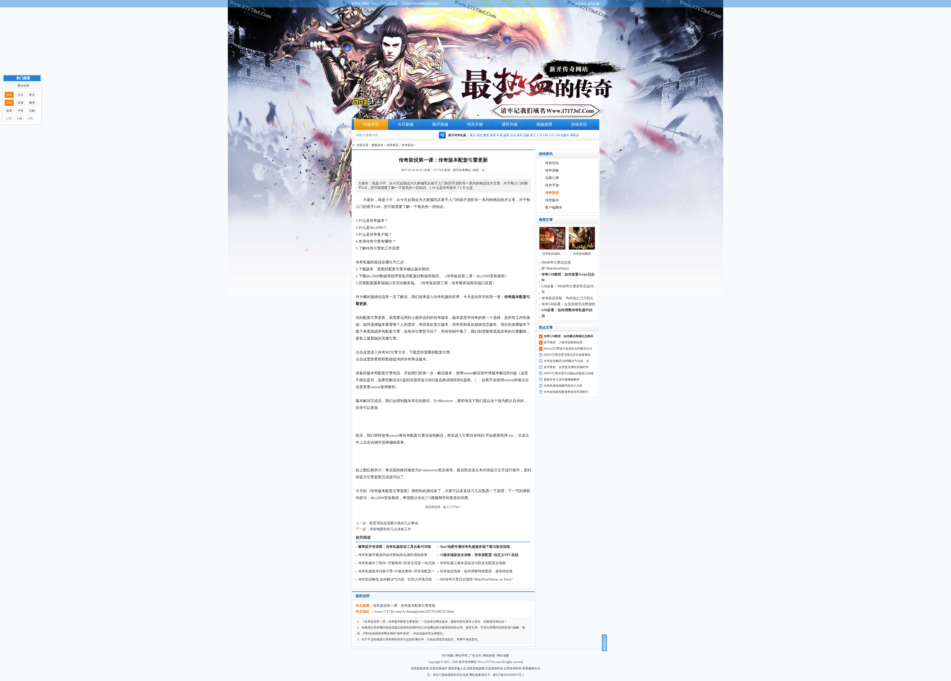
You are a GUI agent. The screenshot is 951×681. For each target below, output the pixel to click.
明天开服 (475, 124)
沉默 (526, 135)
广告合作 (475, 655)
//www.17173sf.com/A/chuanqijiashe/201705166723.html (413, 611)
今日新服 (406, 124)
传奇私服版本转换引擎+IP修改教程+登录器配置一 (396, 571)
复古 (473, 135)
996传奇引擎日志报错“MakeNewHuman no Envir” (476, 579)
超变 (506, 135)
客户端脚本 (553, 207)
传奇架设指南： (552, 253)
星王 (533, 135)
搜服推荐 (544, 124)
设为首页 (581, 3)
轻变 (493, 135)
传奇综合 (552, 163)
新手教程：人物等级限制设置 (563, 342)
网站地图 (503, 655)
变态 (479, 135)
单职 (9, 102)
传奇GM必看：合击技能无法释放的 (568, 304)
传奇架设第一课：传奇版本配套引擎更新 (404, 605)
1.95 (551, 135)
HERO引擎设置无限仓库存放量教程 (567, 354)
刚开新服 (440, 124)
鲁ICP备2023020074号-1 (508, 675)
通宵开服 (510, 124)
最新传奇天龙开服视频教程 (562, 379)
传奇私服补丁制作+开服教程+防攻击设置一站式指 (396, 563)
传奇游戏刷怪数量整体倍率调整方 (566, 392)
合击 (513, 135)
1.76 (539, 135)
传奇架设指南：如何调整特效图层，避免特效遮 (476, 571)
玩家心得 (552, 178)
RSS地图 (447, 655)
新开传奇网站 (462, 170)
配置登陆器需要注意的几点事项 (394, 523)
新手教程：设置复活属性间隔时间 (566, 367)
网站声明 (461, 655)
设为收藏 (593, 3)
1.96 (557, 135)
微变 (486, 135)
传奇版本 (552, 200)
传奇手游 (552, 185)
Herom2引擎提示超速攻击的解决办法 (568, 348)
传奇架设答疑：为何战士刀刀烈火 (567, 298)
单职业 (574, 135)
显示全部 (23, 85)
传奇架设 (408, 145)
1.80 (545, 135)
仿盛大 (564, 135)
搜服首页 (371, 124)
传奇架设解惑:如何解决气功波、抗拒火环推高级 (395, 579)
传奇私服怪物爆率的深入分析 (563, 385)
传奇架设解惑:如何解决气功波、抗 (566, 361)
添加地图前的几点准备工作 (390, 529)
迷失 (520, 135)
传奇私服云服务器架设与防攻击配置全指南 (473, 563)
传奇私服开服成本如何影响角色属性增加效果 (392, 555)
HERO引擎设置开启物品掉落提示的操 (569, 373)
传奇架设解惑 (582, 253)
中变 (499, 135)
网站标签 (489, 655)
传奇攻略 (552, 170)
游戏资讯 (579, 124)
